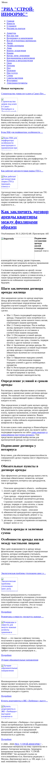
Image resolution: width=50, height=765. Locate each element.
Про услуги (12, 73)
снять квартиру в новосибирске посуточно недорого (24, 433)
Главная (10, 21)
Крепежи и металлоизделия (20, 60)
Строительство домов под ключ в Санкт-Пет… (23, 93)
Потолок (11, 65)
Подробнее (6, 612)
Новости (11, 23)
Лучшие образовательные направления (19, 660)
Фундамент (12, 80)
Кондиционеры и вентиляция (21, 58)
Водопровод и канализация (20, 38)
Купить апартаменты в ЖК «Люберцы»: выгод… (24, 701)
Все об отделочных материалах (21, 40)
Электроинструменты (17, 83)
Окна (9, 63)
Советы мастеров (15, 78)
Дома (9, 48)
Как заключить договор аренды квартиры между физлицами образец (25, 219)
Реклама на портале (16, 28)
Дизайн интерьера (15, 45)
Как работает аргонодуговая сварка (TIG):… (22, 171)
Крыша (10, 53)
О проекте (11, 26)
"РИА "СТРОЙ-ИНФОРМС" (17, 12)
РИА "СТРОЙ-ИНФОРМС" (28, 744)
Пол (9, 68)
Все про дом (12, 35)
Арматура (11, 33)
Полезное (11, 70)
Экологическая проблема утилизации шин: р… (23, 573)
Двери (10, 43)
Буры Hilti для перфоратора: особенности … (22, 132)
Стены (10, 75)
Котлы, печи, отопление (18, 55)
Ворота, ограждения (16, 50)
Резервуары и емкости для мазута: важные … (22, 616)
